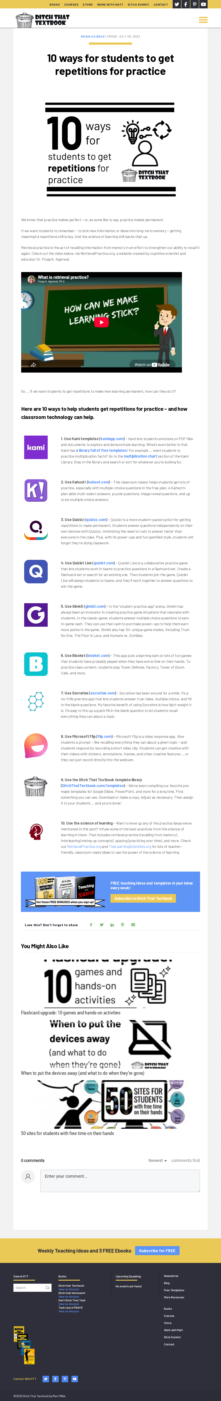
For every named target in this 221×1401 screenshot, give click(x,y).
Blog (167, 1283)
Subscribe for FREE (157, 1250)
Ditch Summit (138, 4)
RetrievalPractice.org (84, 846)
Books (55, 4)
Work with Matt (110, 4)
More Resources (174, 1297)
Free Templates (174, 1290)
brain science (93, 36)
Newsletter (171, 1276)
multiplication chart (140, 456)
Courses (71, 4)
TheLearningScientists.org (130, 846)
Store (88, 4)
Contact (161, 4)
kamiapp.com (112, 438)
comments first (185, 1160)
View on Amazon (68, 1289)
